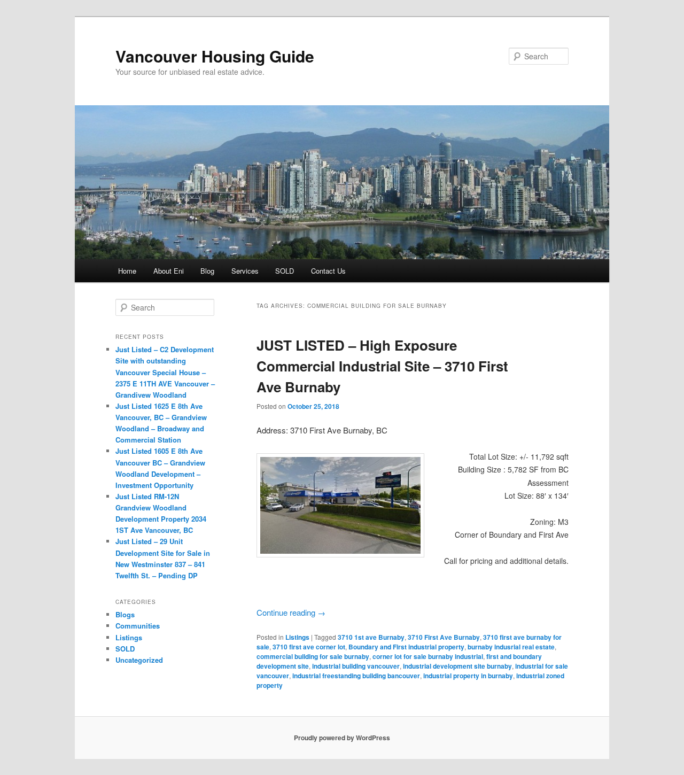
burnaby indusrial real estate (511, 647)
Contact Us (328, 271)
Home (127, 271)
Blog (207, 271)
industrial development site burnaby (457, 666)
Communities (137, 626)
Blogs (125, 614)
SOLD (284, 271)
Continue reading (290, 612)
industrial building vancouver (356, 666)
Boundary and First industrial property (406, 647)
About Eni (168, 271)
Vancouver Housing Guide (214, 55)
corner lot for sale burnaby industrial (427, 656)
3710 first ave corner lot (309, 647)
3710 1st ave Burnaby (371, 637)
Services (245, 271)
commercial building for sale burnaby (312, 656)
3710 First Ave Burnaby (444, 637)
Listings (297, 637)
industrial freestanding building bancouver (356, 675)
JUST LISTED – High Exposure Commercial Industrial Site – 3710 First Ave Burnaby (382, 366)
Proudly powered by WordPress (342, 737)
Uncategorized (139, 660)
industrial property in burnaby (468, 675)
